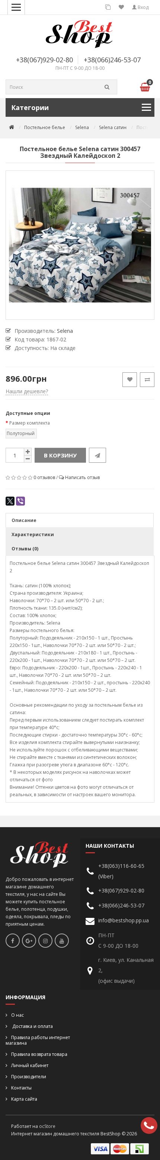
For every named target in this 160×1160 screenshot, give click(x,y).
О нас (17, 1015)
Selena (82, 127)
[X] (10, 501)
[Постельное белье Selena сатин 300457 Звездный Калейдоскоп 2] (80, 245)
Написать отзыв (82, 477)
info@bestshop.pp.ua (123, 920)
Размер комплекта (29, 423)
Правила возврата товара (39, 1054)
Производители (28, 1076)
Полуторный (21, 433)
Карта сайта (24, 1099)
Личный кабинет (29, 1065)
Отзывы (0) (25, 548)
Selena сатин (113, 127)
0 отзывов (44, 477)
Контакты (21, 1088)
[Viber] (20, 501)
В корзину (60, 455)
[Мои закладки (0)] (121, 7)
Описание (24, 520)
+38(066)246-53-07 (112, 59)
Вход (142, 7)
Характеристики (33, 534)
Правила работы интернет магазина (38, 1040)
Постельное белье (44, 127)
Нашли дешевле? (27, 391)
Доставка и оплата (32, 1026)
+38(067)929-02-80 (44, 59)
